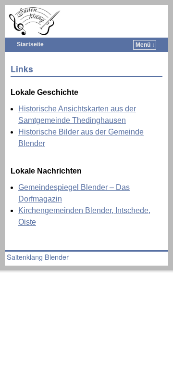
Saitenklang (96, 12)
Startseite (30, 44)
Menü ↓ (145, 44)
